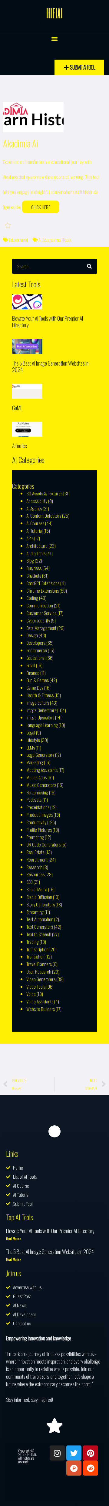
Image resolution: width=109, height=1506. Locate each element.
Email (30, 665)
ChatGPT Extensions (42, 583)
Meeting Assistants (42, 769)
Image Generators (41, 710)
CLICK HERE (40, 207)
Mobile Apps (36, 777)
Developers (35, 642)
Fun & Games (37, 680)
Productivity (36, 822)
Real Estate (35, 852)
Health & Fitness (40, 695)
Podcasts (33, 799)
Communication (39, 605)
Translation (35, 956)
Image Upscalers (40, 717)
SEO (29, 881)
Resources (35, 874)
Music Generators (41, 784)
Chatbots (33, 575)
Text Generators (39, 926)
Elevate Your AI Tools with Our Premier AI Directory (47, 321)
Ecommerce (36, 650)
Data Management (41, 628)
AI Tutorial (34, 530)
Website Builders (40, 1009)
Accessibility (36, 500)
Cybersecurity (38, 620)
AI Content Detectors (43, 515)
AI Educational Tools (54, 239)
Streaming (35, 912)
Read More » (13, 1238)
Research (34, 867)
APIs (29, 538)
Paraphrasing (37, 792)
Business (33, 568)
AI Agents (34, 508)
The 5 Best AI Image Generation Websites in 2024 (50, 366)
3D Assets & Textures (44, 493)
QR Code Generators (43, 844)
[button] (55, 38)
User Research (38, 971)
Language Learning (42, 725)
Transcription (37, 949)
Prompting (35, 837)
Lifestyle (33, 740)
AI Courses (35, 523)
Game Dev (34, 687)
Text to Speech (38, 934)
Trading (32, 941)
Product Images (39, 814)
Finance (32, 672)
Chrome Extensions (42, 590)
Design (32, 635)
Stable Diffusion (39, 896)
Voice (31, 993)
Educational (18, 239)
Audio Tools (35, 553)
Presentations (37, 807)
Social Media (36, 889)
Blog (30, 560)
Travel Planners (39, 964)
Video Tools (35, 986)
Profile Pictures (39, 829)
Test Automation (39, 919)
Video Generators (40, 979)
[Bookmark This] (8, 225)
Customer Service (41, 613)
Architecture (37, 545)
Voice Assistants (39, 1001)
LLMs (30, 747)
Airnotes (19, 446)
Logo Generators (40, 754)
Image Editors (37, 702)
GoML (17, 408)
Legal (30, 732)
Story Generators (40, 904)
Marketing (34, 762)
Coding (32, 597)
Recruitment (37, 859)
